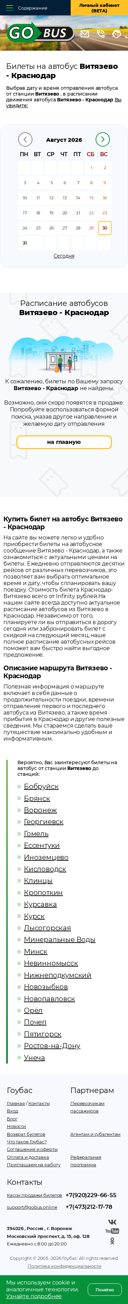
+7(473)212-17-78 (89, 1206)
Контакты (39, 1103)
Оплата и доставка (28, 1157)
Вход (12, 1111)
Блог (12, 1118)
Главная (16, 1103)
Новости (16, 1126)
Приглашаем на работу (33, 1164)
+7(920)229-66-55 (91, 1195)
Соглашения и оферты (32, 1149)
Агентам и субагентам (95, 1134)
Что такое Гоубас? (27, 1141)
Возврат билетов (26, 1134)
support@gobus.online (32, 1207)
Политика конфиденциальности (64, 1266)
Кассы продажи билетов (34, 1195)
